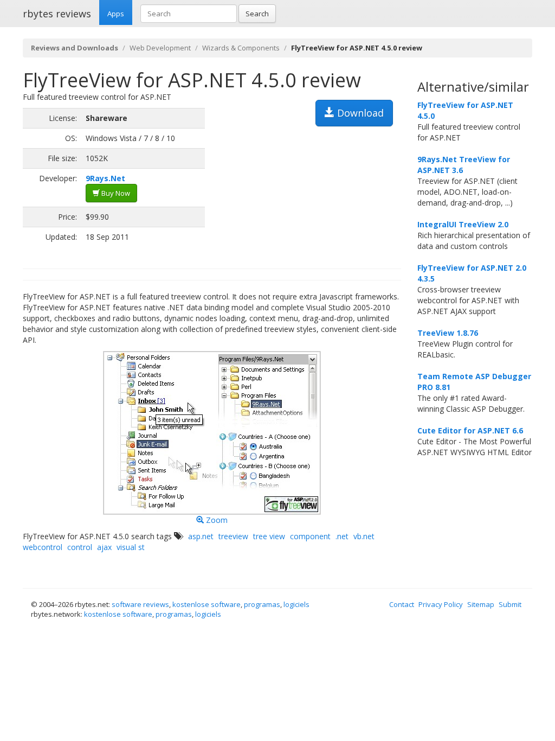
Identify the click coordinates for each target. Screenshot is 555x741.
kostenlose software (206, 604)
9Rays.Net (105, 178)
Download (359, 112)
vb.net (364, 536)
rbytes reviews (57, 13)
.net (342, 536)
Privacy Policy (440, 604)
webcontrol (42, 547)
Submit (510, 604)
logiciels (296, 604)
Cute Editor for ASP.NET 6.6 (470, 430)
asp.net (201, 536)
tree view (269, 536)
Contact (401, 604)
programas (262, 604)
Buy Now (115, 193)
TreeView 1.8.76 (447, 333)
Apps (115, 13)
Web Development (160, 48)
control (79, 547)
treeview (233, 536)
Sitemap (480, 604)
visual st (131, 547)
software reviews (140, 604)
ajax (104, 547)
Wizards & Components (241, 48)
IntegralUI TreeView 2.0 (462, 224)
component (310, 536)
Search (257, 13)
